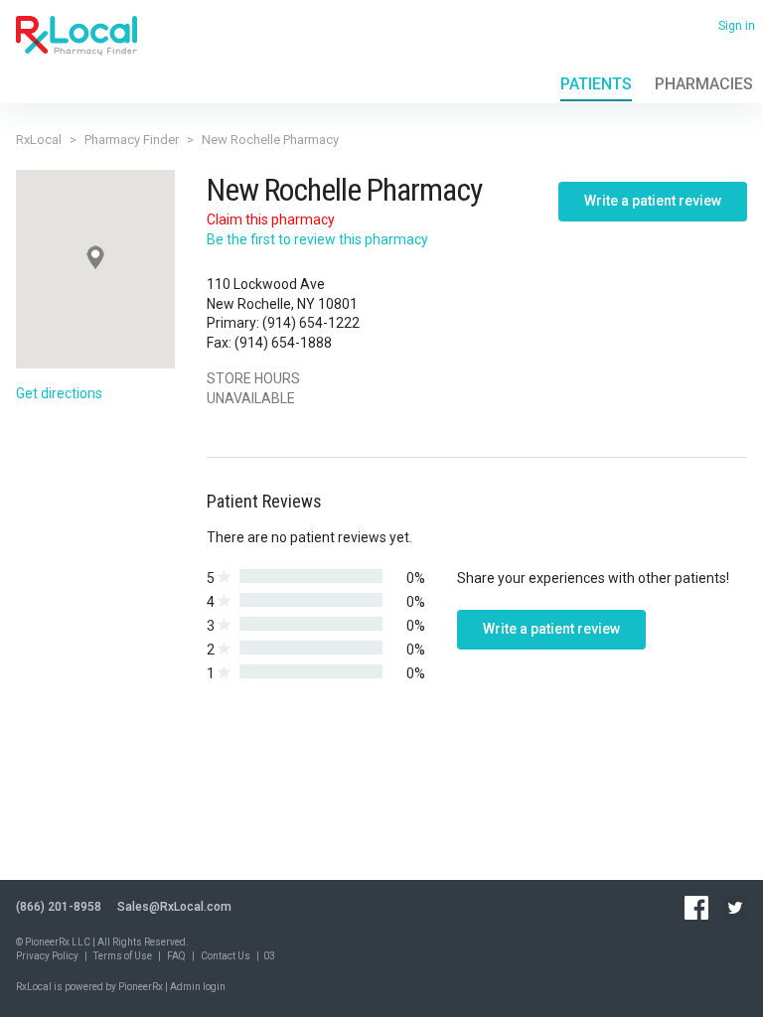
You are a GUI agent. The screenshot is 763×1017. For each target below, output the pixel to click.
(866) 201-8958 (58, 907)
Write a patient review (652, 201)
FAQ (176, 955)
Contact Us (225, 955)
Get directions (59, 393)
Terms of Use (122, 955)
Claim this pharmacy (271, 219)
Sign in (736, 26)
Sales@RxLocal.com (174, 907)
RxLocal (39, 139)
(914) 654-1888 (283, 343)
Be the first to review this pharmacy (317, 239)
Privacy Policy (47, 955)
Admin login (198, 986)
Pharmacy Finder (131, 139)
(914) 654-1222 (311, 323)
